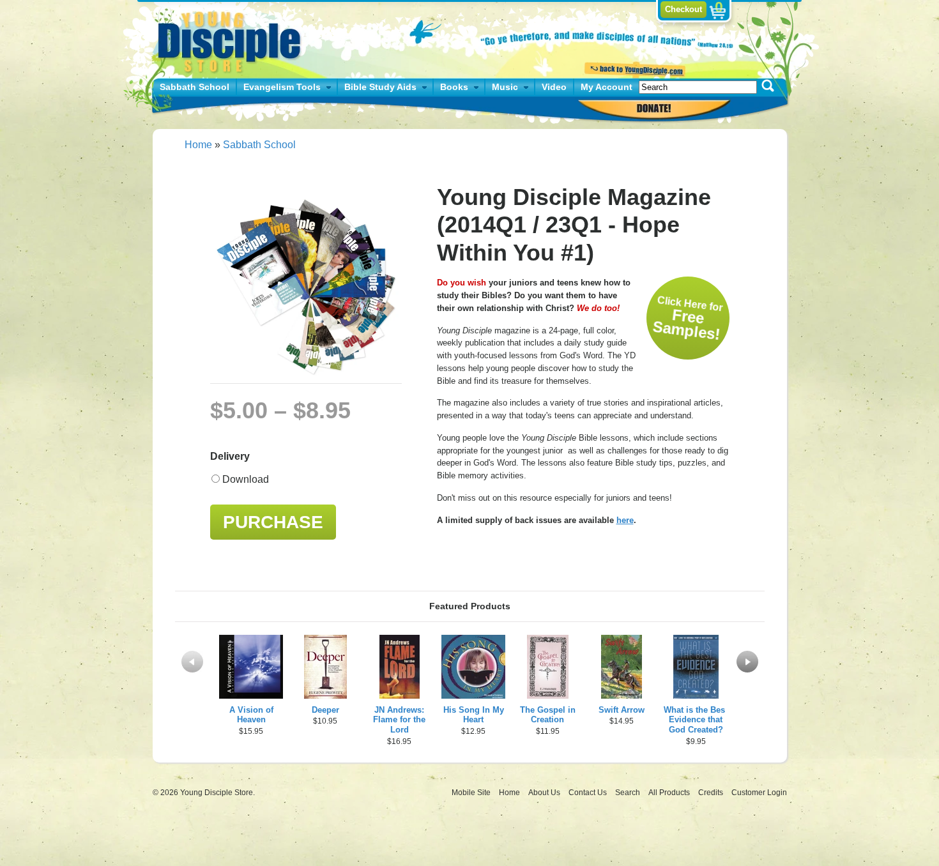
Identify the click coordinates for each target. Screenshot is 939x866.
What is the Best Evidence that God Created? (696, 720)
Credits (711, 792)
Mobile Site (471, 792)
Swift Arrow (622, 710)
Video (554, 87)
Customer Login (759, 792)
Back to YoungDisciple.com (633, 68)
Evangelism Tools (282, 87)
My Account (606, 87)
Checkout (683, 9)
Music (505, 87)
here (625, 520)
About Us (545, 792)
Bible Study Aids (380, 87)
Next (747, 661)
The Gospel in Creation (548, 715)
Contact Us (589, 792)
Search (628, 792)
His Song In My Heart (473, 715)
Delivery (230, 456)
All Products (670, 792)
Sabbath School (194, 87)
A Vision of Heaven (251, 715)
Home (198, 144)
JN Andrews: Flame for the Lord (399, 720)
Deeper (325, 710)
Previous (192, 661)
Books (454, 87)
